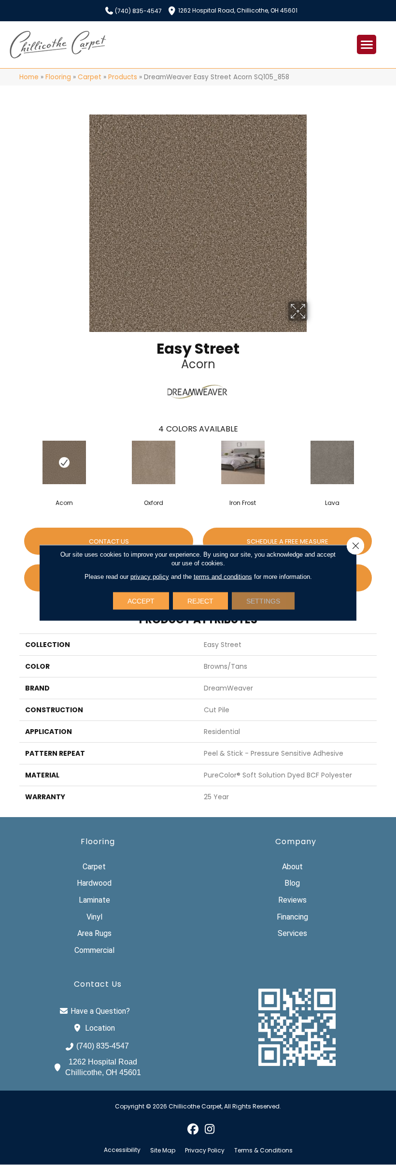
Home (29, 77)
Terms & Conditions (263, 1150)
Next (381, 462)
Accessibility (122, 1150)
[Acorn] (64, 462)
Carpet (89, 77)
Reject (200, 600)
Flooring (58, 77)
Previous (14, 462)
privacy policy (149, 576)
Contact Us (109, 541)
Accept (141, 600)
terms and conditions (223, 576)
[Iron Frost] (242, 462)
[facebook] (193, 1128)
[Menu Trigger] (366, 44)
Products (122, 77)
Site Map (162, 1150)
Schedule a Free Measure (287, 541)
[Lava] (332, 462)
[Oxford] (153, 462)
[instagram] (210, 1128)
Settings (263, 600)
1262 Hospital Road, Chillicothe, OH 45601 (237, 10)
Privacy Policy (205, 1150)
